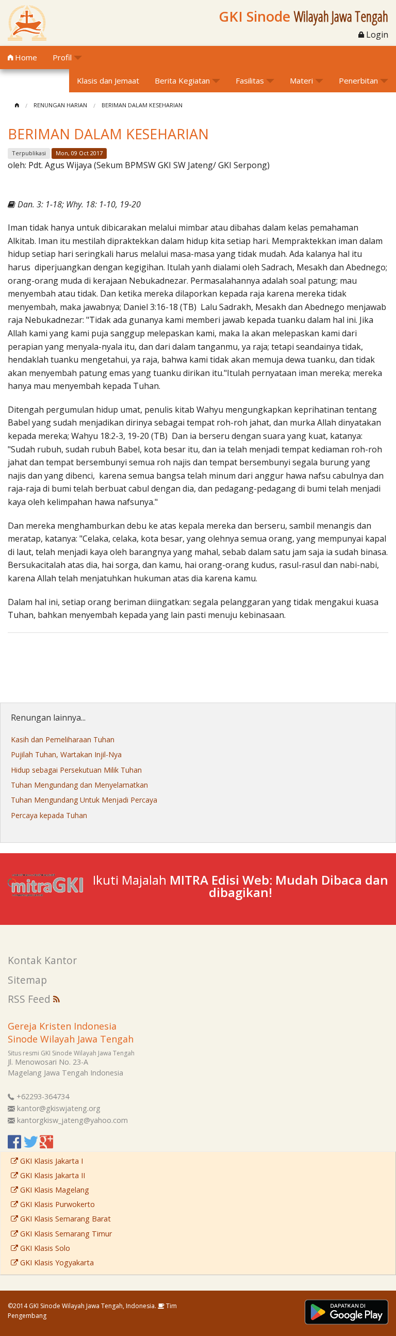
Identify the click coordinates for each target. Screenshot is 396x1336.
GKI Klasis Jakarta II (51, 1175)
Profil (62, 57)
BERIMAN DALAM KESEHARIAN (142, 105)
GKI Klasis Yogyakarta (56, 1262)
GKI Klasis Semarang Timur (65, 1234)
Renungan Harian (60, 105)
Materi (301, 80)
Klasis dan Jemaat (108, 80)
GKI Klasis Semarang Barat (64, 1219)
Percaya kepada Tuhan (49, 815)
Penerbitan (358, 80)
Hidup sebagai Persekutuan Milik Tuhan (76, 770)
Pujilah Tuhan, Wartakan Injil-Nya (66, 754)
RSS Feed (30, 999)
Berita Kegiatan (182, 80)
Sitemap (27, 980)
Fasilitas (250, 80)
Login (376, 34)
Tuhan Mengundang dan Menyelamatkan (79, 785)
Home (25, 57)
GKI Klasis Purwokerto (56, 1204)
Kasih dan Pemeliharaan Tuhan (62, 739)
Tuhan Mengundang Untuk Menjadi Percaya (84, 800)
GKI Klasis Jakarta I (50, 1161)
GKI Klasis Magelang (53, 1190)
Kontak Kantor (42, 960)
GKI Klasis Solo (44, 1248)
